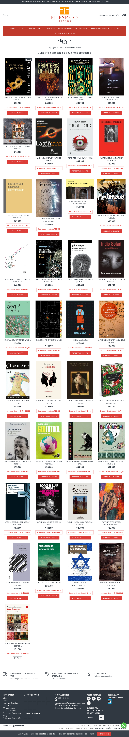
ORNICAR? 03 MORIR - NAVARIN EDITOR (18, 402)
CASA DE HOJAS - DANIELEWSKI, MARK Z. (49, 341)
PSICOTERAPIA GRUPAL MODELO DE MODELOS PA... (111, 402)
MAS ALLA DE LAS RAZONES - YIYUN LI (18, 340)
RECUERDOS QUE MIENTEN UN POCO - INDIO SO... (111, 280)
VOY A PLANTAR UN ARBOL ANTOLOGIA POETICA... (111, 523)
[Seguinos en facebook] (94, 699)
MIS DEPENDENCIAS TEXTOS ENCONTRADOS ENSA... (111, 98)
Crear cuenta (102, 15)
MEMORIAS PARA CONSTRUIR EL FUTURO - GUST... (111, 584)
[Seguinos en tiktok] (89, 703)
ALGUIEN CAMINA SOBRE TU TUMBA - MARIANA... (80, 523)
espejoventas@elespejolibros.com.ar (70, 703)
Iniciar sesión (114, 15)
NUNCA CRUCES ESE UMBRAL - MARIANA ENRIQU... (80, 202)
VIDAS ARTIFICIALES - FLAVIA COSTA (80, 158)
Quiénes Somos (81, 29)
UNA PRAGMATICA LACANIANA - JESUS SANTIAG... (111, 341)
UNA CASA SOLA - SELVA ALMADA (49, 583)
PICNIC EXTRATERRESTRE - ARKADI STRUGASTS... (80, 98)
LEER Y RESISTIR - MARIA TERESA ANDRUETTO (18, 216)
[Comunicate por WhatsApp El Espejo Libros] (123, 725)
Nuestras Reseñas (35, 29)
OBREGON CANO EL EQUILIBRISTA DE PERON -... (18, 462)
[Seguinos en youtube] (99, 699)
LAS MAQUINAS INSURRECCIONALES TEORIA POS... (48, 280)
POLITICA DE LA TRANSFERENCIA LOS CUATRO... (80, 402)
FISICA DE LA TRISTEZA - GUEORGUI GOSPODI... (17, 644)
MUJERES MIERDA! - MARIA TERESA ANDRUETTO (111, 159)
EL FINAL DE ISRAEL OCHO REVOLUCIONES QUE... (80, 584)
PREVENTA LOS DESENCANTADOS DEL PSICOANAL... (18, 98)
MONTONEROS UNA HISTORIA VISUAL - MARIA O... (111, 216)
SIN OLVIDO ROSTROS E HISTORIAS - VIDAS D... (17, 147)
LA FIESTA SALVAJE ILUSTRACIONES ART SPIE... (80, 462)
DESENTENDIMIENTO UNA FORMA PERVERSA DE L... (18, 584)
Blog (117, 29)
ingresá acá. (99, 728)
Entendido (104, 734)
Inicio (12, 29)
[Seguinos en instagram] (89, 699)
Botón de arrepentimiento (116, 728)
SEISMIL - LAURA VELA (80, 340)
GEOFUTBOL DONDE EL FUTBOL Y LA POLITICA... (49, 462)
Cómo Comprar (65, 29)
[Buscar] (16, 15)
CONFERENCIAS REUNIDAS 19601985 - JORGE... (49, 523)
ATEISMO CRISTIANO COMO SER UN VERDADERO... (17, 523)
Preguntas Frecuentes (101, 29)
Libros (21, 29)
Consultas (50, 29)
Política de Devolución (64, 34)
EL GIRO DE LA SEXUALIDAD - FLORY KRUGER (48, 402)
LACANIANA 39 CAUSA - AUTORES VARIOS (49, 159)
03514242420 (63, 698)
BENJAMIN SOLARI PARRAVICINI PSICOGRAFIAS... (49, 220)
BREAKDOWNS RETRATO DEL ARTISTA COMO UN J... (111, 462)
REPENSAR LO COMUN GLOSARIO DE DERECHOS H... (18, 280)
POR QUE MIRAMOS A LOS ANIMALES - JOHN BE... (80, 280)
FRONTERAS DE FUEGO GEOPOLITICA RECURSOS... (49, 98)
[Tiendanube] (14, 726)
